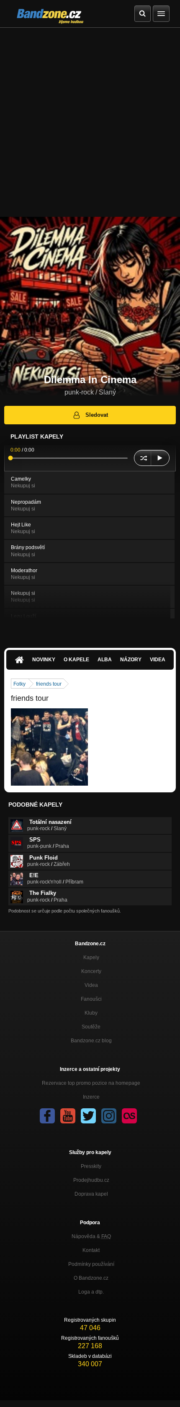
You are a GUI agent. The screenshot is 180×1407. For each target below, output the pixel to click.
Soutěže (91, 1027)
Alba (105, 660)
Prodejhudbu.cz (91, 1180)
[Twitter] (88, 1115)
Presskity (91, 1166)
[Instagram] (108, 1115)
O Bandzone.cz (91, 1278)
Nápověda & (91, 1236)
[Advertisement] (90, 122)
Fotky (19, 684)
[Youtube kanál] (67, 1115)
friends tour (49, 684)
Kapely (91, 957)
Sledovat (96, 415)
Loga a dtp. (91, 1292)
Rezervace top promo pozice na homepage (91, 1083)
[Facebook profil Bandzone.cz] (47, 1115)
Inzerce (91, 1097)
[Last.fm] (129, 1115)
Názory (130, 660)
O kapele (76, 660)
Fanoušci (91, 999)
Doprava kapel (91, 1194)
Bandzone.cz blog (91, 1041)
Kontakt (91, 1250)
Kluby (91, 1013)
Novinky (43, 660)
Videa (157, 660)
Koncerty (91, 971)
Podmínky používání (91, 1264)
